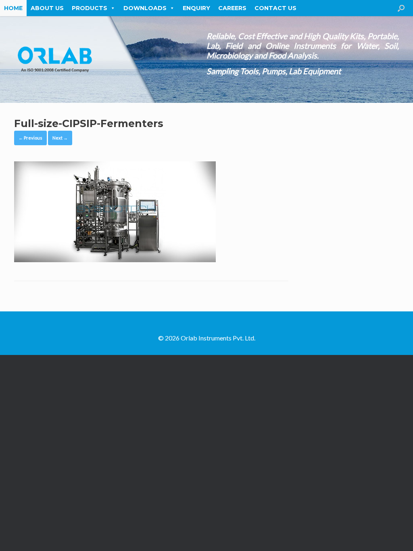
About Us (47, 8)
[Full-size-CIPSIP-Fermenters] (115, 259)
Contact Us (275, 8)
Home (13, 8)
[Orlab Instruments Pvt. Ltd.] (54, 59)
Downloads (145, 8)
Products (89, 8)
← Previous (30, 137)
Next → (60, 137)
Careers (232, 8)
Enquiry (196, 8)
